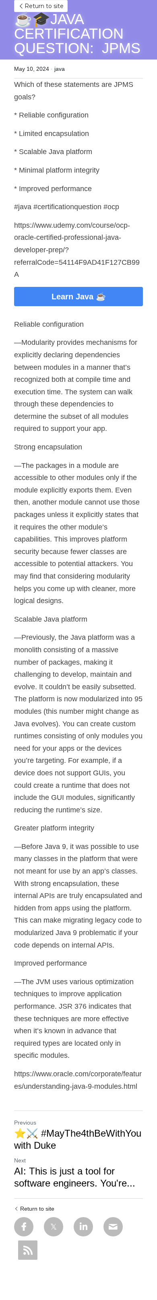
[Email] (113, 1226)
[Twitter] (53, 1226)
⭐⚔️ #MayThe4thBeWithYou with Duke (77, 1139)
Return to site (44, 6)
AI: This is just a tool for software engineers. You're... (74, 1177)
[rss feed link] (27, 1250)
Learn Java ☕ (79, 296)
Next (20, 1160)
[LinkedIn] (83, 1226)
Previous (25, 1122)
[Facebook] (23, 1226)
